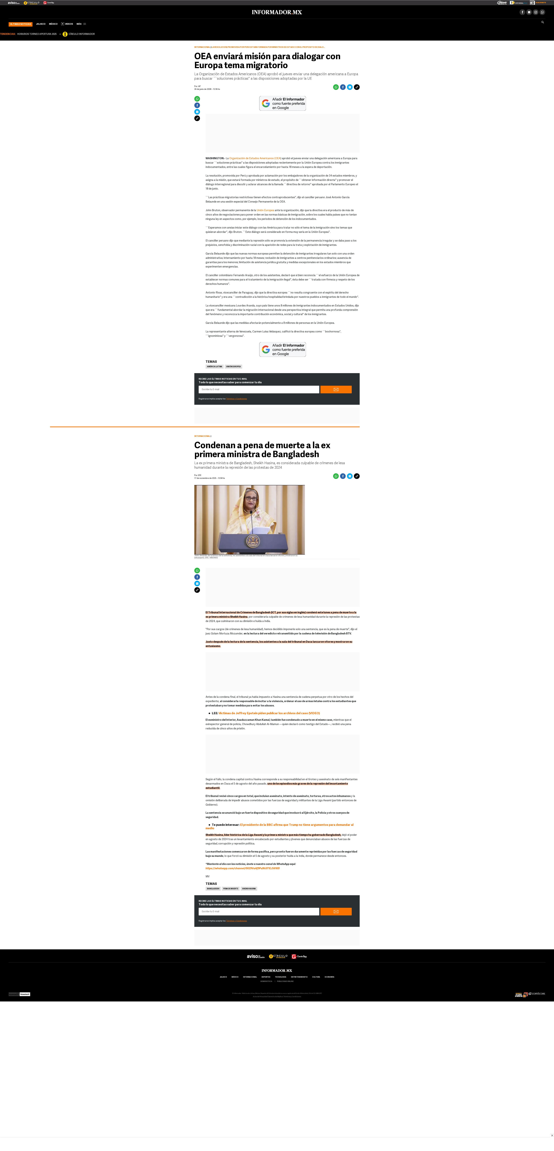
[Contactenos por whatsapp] (542, 11)
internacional (250, 976)
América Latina (214, 366)
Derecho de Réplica (275, 996)
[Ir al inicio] (43, 12)
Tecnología (280, 976)
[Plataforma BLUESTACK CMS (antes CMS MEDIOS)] (25, 993)
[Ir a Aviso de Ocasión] (256, 953)
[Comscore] (536, 993)
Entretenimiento (299, 976)
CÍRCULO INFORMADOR (82, 33)
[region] (277, 1144)
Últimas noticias (20, 24)
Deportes (266, 976)
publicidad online (285, 981)
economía (329, 976)
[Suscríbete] (537, 2)
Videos (69, 24)
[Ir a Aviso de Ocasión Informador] (14, 1)
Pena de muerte (230, 888)
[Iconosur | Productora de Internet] (14, 993)
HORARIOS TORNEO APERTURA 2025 (37, 33)
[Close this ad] (552, 1135)
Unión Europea (265, 210)
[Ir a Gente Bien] (47, 1)
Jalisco (40, 24)
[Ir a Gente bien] (299, 953)
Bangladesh (213, 888)
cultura (316, 976)
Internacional (202, 47)
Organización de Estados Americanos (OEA (254, 158)
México (53, 24)
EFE (199, 475)
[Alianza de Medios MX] (521, 993)
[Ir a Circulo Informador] (29, 1)
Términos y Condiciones (236, 398)
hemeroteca (266, 981)
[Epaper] (517, 2)
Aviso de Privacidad (260, 996)
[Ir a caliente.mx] (502, 2)
